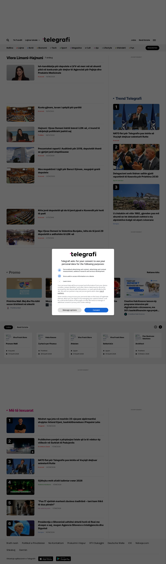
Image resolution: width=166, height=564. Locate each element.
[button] (83, 281)
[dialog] (83, 282)
